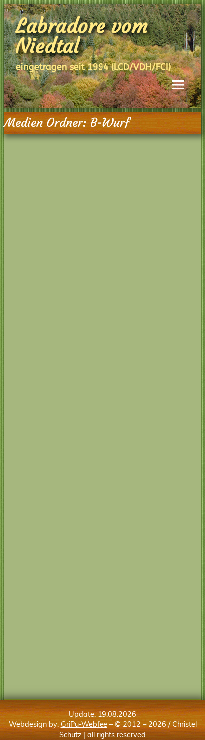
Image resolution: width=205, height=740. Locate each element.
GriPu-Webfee (84, 724)
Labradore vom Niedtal (82, 35)
